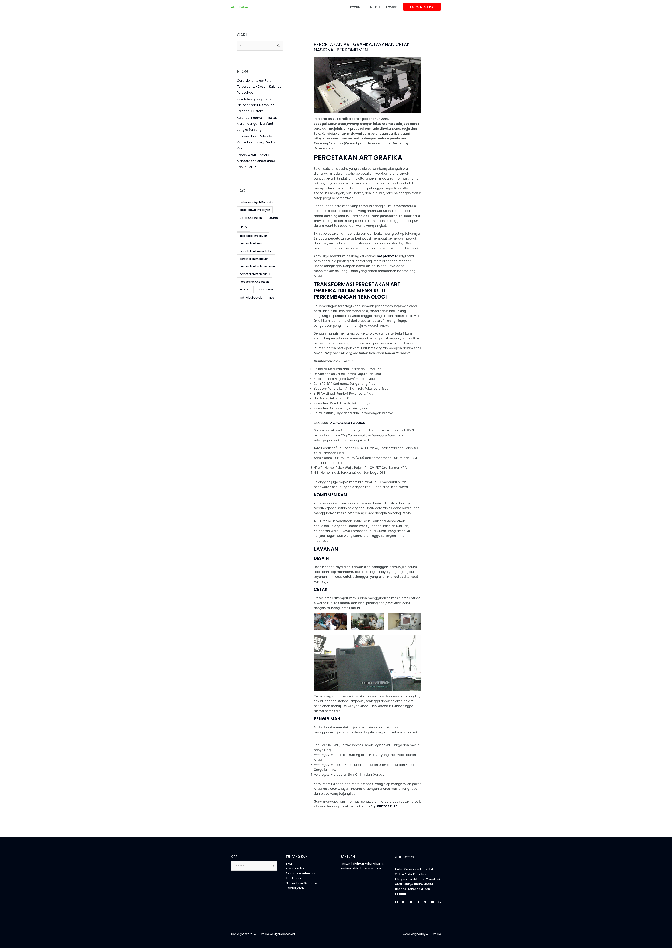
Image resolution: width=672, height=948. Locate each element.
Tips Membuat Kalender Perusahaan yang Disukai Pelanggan (256, 142)
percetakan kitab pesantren (258, 266)
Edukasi (274, 218)
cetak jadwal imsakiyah (255, 210)
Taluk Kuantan (265, 289)
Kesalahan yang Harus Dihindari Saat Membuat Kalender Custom (255, 105)
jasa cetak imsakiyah (253, 236)
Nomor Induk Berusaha (347, 422)
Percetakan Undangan (254, 281)
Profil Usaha (294, 878)
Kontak (391, 7)
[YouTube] (432, 902)
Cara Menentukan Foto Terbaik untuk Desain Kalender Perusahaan (260, 87)
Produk (355, 7)
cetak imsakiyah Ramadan (257, 202)
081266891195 (387, 806)
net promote (387, 256)
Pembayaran (295, 888)
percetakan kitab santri (255, 274)
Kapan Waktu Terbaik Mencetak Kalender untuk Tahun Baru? (256, 161)
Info (243, 227)
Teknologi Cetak (251, 298)
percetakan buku (251, 243)
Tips (271, 297)
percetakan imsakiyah (254, 259)
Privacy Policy (295, 868)
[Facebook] (396, 902)
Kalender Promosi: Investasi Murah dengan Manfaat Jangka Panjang (257, 124)
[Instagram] (403, 902)
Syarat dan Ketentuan (301, 873)
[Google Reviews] (439, 902)
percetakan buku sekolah (256, 251)
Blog (289, 864)
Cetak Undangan (251, 218)
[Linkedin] (425, 902)
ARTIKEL (375, 7)
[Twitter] (411, 902)
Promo (244, 289)
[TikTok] (418, 902)
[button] (362, 7)
